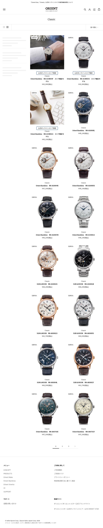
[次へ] (75, 446)
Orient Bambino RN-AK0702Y (83, 432)
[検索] (85, 9)
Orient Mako (8, 477)
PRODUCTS (8, 473)
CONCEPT (7, 470)
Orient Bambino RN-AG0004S (47, 186)
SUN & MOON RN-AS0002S (47, 284)
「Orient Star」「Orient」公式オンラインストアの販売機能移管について (51, 2)
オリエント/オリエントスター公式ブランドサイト (72, 503)
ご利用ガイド (59, 473)
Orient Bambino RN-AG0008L (83, 130)
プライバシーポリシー (62, 477)
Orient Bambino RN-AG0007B (47, 235)
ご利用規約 (58, 470)
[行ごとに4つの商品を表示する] (7, 27)
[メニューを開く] (4, 9)
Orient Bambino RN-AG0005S (83, 186)
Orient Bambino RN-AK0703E (47, 432)
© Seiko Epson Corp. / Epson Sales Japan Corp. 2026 (22, 521)
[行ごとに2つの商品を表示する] (4, 27)
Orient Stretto (9, 484)
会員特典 (94, 9)
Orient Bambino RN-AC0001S (83, 235)
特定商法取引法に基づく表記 (64, 481)
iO (4, 488)
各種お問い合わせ (10, 503)
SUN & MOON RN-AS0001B (83, 284)
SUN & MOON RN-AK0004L (47, 382)
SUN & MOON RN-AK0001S (47, 333)
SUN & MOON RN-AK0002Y (83, 382)
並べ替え (93, 27)
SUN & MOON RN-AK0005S (83, 333)
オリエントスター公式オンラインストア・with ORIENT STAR (76, 509)
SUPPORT (7, 491)
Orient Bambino (10, 481)
